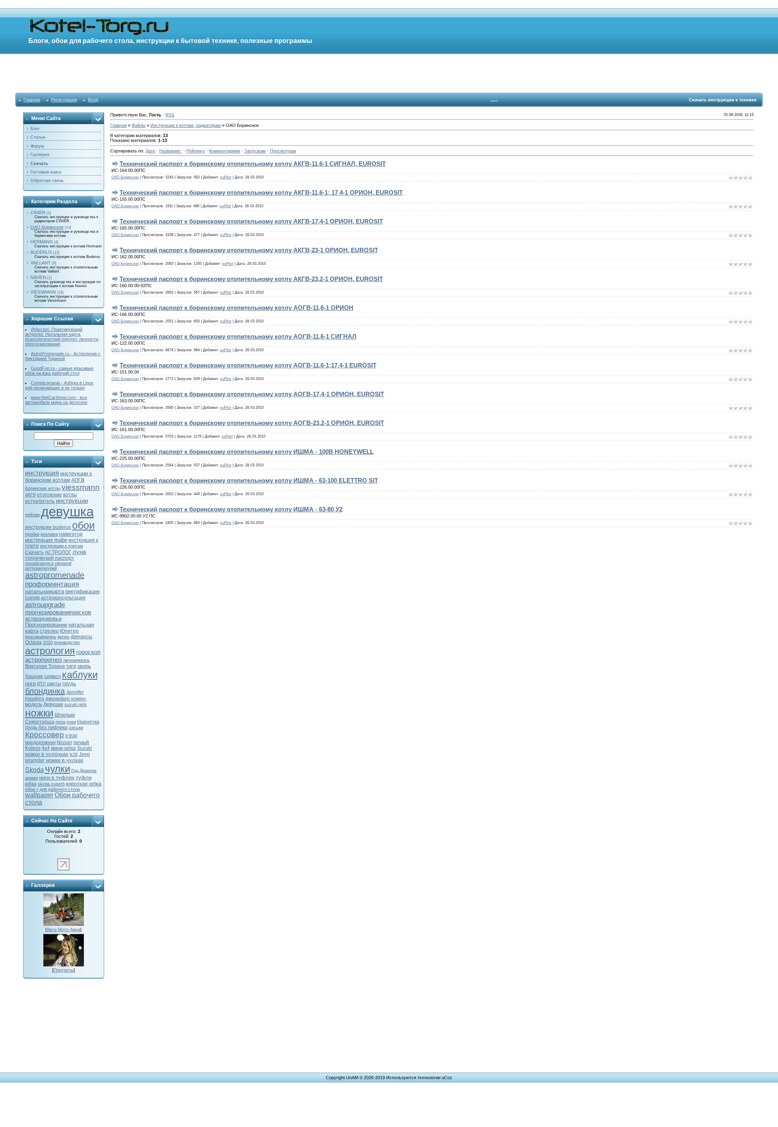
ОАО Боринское (47, 227)
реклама (49, 534)
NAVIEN (38, 277)
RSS (169, 114)
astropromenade (54, 575)
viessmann (81, 487)
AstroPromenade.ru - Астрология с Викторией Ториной (63, 356)
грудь (69, 683)
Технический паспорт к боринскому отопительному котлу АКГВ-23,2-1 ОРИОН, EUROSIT (251, 278)
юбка (30, 784)
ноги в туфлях (57, 778)
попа (60, 721)
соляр (32, 598)
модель (33, 704)
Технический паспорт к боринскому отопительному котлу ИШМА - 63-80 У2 (231, 509)
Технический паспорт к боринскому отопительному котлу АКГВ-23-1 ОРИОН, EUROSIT (249, 250)
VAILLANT (40, 262)
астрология (50, 650)
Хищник (34, 676)
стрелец (49, 631)
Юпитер (69, 631)
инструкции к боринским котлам (58, 476)
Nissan (64, 742)
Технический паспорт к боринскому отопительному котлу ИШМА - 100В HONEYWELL (247, 451)
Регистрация (64, 99)
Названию (169, 150)
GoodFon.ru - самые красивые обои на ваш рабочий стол (59, 371)
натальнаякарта (44, 591)
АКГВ (30, 494)
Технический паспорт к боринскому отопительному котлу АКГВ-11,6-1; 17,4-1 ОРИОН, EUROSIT (261, 192)
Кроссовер (44, 734)
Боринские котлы (42, 488)
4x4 (46, 748)
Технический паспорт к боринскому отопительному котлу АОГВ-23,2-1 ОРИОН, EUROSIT (252, 422)
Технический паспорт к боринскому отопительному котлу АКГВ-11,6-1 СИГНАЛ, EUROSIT (253, 163)
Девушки (53, 704)
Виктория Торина (45, 666)
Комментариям (224, 150)
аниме (31, 777)
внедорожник (40, 742)
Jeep (84, 754)
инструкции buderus (48, 527)
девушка (67, 511)
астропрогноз (43, 660)
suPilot (225, 177)
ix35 (74, 754)
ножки (39, 713)
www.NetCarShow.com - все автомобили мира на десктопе (56, 400)
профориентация (52, 584)
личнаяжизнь (76, 660)
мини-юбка (63, 748)
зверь (84, 666)
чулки (57, 768)
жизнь (64, 636)
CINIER (37, 212)
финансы (81, 637)
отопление (49, 495)
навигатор (71, 534)
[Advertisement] (389, 73)
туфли (84, 778)
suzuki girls (75, 704)
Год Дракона (83, 770)
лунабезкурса (39, 563)
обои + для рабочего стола (52, 789)
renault (81, 742)
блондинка (45, 691)
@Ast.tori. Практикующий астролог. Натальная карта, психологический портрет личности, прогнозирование (62, 336)
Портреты (63, 970)
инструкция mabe (46, 540)
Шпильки (65, 715)
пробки (32, 534)
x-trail (71, 735)
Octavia (33, 642)
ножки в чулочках (46, 754)
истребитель (40, 501)
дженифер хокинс (65, 699)
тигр (71, 666)
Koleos (33, 748)
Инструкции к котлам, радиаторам (185, 125)
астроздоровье (43, 619)
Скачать (34, 552)
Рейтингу (195, 150)
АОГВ (77, 480)
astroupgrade (45, 605)
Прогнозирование (46, 625)
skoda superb (51, 783)
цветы (54, 684)
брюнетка (88, 722)
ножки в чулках (64, 760)
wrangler (35, 760)
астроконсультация (63, 598)
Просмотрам (283, 150)
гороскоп (88, 652)
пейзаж (32, 514)
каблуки (80, 674)
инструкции (72, 501)
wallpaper (39, 795)
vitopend (63, 563)
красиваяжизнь (40, 636)
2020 (48, 642)
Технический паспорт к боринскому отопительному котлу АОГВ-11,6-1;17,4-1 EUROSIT (248, 365)
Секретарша (39, 722)
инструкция (42, 473)
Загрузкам (255, 150)
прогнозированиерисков (58, 612)
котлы (70, 495)
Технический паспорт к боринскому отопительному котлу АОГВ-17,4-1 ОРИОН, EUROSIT (252, 394)
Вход (93, 99)
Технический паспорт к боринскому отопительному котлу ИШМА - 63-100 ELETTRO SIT (249, 480)
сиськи (76, 727)
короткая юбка (83, 784)
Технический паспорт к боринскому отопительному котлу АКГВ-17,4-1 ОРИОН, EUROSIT (251, 221)
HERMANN (41, 241)
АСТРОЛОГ (58, 552)
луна (79, 552)
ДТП (41, 683)
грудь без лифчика (46, 727)
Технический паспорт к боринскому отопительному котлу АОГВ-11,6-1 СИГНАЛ (238, 336)
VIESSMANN (43, 292)
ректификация (82, 591)
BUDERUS (41, 252)
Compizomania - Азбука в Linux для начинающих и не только (59, 385)
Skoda (34, 769)
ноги (30, 683)
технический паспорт (49, 558)
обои (83, 525)
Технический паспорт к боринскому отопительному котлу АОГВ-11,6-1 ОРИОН (236, 307)
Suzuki (84, 748)
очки (71, 721)
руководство (67, 642)
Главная (32, 99)
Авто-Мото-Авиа (63, 929)
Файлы (138, 125)
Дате (150, 150)
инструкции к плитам (61, 545)
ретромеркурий (41, 568)
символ (52, 676)
